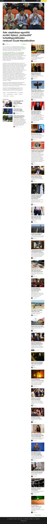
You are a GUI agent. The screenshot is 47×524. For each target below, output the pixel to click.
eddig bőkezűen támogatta (14, 87)
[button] (4, 92)
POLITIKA (5, 44)
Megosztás (24, 44)
